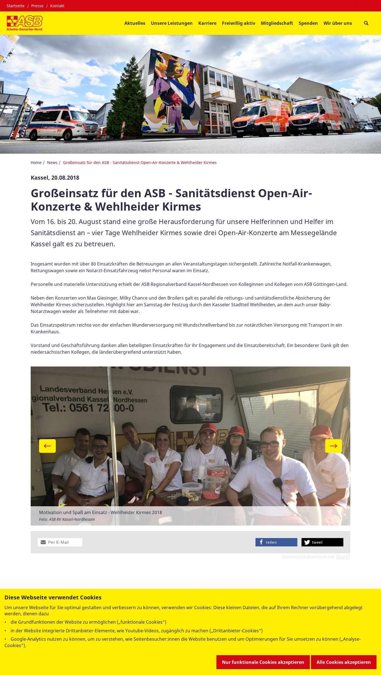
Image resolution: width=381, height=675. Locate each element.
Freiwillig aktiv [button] (238, 23)
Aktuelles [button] (134, 23)
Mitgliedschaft (277, 23)
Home (36, 162)
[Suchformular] (366, 23)
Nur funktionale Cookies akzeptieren (263, 662)
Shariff (343, 557)
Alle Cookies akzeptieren (344, 662)
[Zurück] (47, 446)
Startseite (16, 5)
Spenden (308, 23)
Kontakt (57, 5)
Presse (37, 5)
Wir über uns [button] (338, 23)
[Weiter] (333, 446)
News (52, 162)
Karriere (207, 23)
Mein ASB (364, 6)
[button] (60, 542)
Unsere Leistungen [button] (172, 23)
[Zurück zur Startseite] (25, 23)
